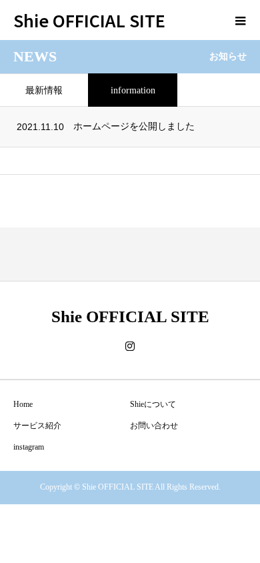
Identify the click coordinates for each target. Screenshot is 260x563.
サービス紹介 (37, 425)
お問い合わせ (154, 425)
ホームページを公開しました (134, 126)
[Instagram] (130, 346)
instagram (28, 447)
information (133, 90)
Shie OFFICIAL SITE (89, 20)
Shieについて (153, 404)
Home (23, 404)
